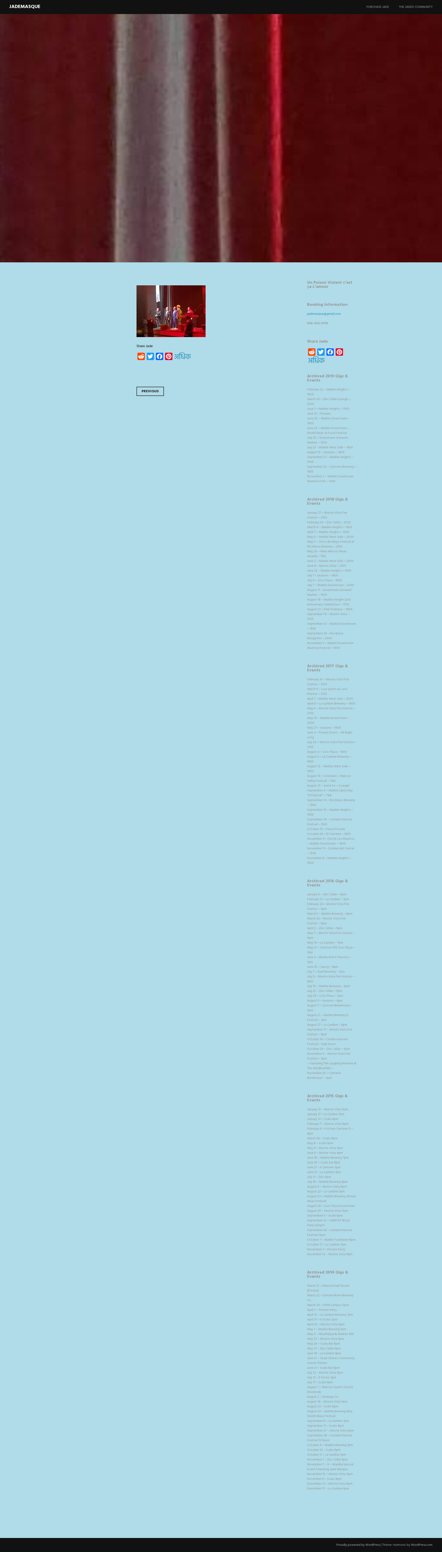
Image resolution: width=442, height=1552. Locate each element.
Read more (98, 184)
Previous (150, 391)
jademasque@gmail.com (324, 314)
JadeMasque (24, 7)
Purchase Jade (377, 7)
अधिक (182, 357)
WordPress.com (421, 1545)
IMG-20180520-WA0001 (157, 154)
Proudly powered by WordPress (358, 1545)
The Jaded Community (416, 7)
